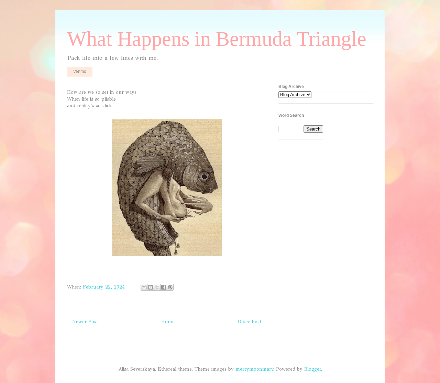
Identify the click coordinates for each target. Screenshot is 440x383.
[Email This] (144, 287)
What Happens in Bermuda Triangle (216, 38)
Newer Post (85, 322)
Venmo (79, 71)
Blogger (312, 369)
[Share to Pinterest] (170, 287)
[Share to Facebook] (163, 287)
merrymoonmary (254, 369)
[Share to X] (157, 287)
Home (168, 322)
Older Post (249, 322)
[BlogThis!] (150, 287)
